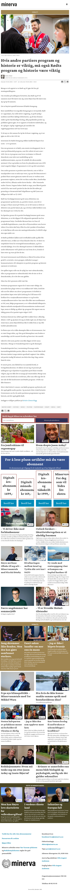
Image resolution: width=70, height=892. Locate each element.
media (53, 407)
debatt (47, 407)
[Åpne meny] (67, 4)
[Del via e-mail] (67, 82)
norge (23, 407)
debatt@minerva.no (50, 844)
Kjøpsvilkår (6, 843)
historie (16, 407)
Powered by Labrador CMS (35, 889)
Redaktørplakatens (11, 850)
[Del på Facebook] (62, 82)
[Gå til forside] (32, 4)
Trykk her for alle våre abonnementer (16, 834)
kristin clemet (6, 407)
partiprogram (38, 407)
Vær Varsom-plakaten (28, 847)
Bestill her (9, 503)
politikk (29, 407)
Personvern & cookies (10, 838)
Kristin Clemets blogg (30, 400)
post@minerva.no (53, 849)
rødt (58, 407)
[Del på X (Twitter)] (65, 82)
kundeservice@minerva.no (52, 837)
